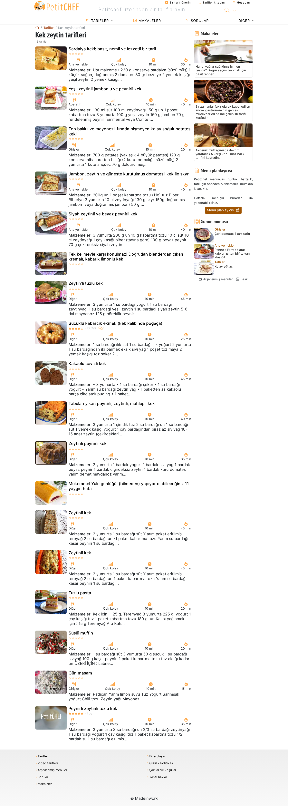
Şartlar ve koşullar (162, 770)
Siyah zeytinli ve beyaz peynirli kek (103, 213)
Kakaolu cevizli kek (87, 363)
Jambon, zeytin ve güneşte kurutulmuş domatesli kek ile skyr (129, 174)
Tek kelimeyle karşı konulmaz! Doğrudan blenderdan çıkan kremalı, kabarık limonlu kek (126, 256)
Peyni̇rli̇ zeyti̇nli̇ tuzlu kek (93, 708)
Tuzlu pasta (80, 592)
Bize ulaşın (157, 756)
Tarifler (99, 21)
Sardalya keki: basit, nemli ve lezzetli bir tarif (112, 48)
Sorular (199, 21)
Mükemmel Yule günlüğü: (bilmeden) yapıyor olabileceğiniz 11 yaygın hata (129, 486)
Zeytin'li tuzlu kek (86, 283)
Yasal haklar (158, 777)
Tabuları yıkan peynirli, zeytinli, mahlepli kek (112, 403)
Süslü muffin (81, 633)
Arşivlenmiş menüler (217, 279)
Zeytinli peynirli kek (88, 443)
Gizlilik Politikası (161, 763)
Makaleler (149, 21)
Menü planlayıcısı (221, 210)
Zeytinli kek (80, 512)
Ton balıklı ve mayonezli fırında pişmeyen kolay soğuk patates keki (129, 131)
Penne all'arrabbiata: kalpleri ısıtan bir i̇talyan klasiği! (232, 253)
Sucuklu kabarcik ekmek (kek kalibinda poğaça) (115, 323)
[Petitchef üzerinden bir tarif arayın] (227, 9)
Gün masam (80, 673)
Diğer (243, 21)
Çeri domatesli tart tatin (232, 234)
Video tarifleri (48, 763)
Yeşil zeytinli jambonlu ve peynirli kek (105, 88)
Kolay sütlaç (224, 266)
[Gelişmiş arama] (234, 10)
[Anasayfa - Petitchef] (37, 28)
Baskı (244, 279)
